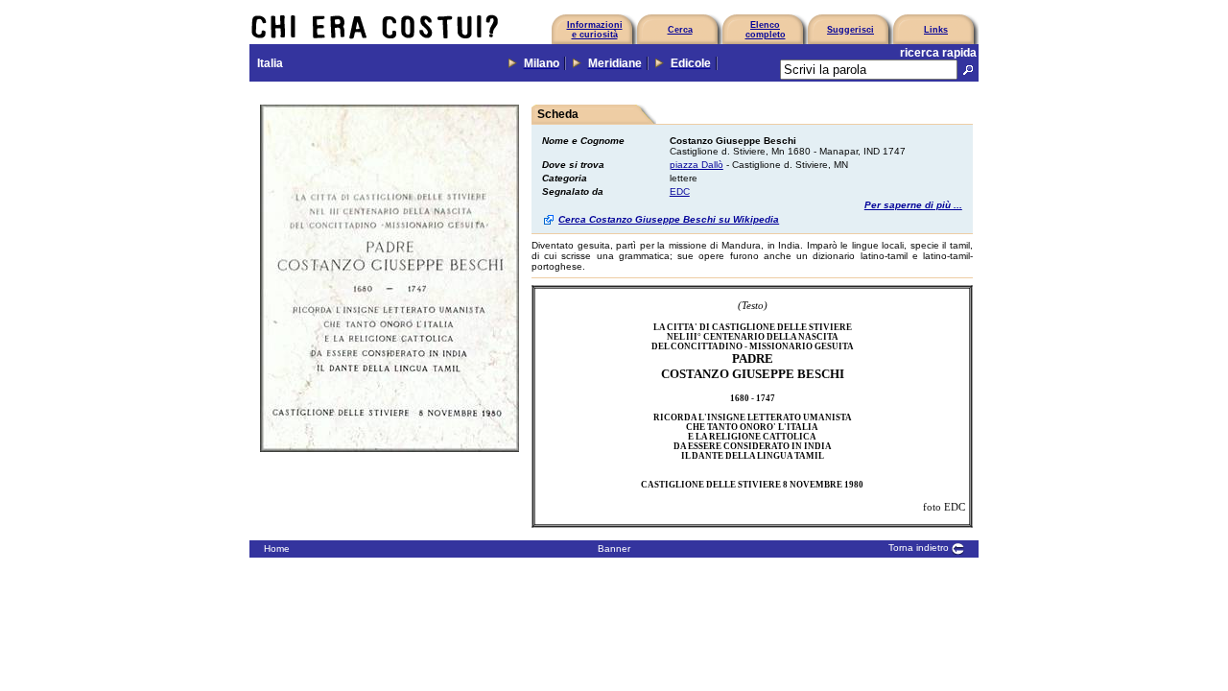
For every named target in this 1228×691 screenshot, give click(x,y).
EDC (680, 191)
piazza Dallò (696, 164)
